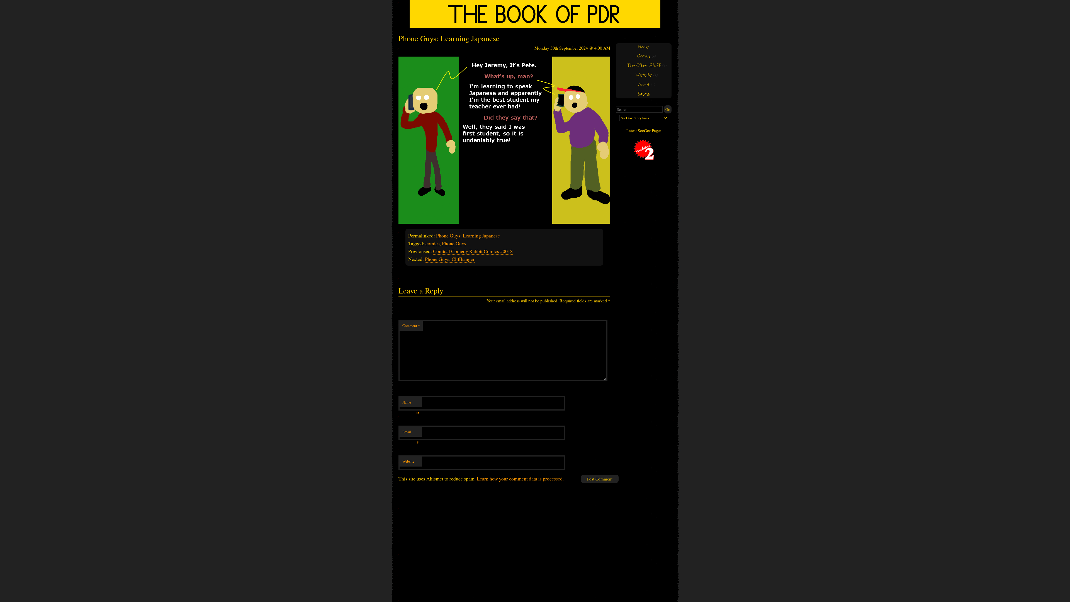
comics (432, 243)
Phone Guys (454, 243)
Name (410, 403)
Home (643, 47)
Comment (411, 325)
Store (644, 94)
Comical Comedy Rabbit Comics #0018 (473, 251)
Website (408, 461)
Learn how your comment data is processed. (520, 478)
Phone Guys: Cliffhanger (450, 259)
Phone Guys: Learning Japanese (468, 235)
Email (410, 433)
